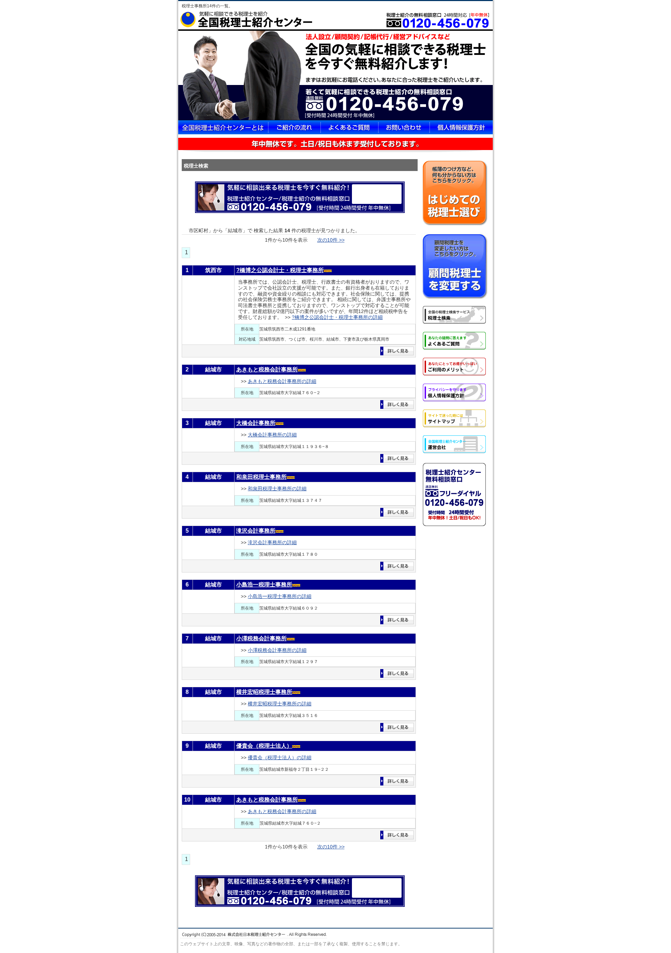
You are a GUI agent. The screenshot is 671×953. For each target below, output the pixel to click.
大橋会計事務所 (255, 423)
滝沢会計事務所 (255, 531)
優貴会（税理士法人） (264, 746)
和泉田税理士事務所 (261, 477)
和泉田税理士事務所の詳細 (277, 488)
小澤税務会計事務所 (261, 638)
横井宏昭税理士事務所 (264, 692)
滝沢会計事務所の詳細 (272, 542)
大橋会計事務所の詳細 (272, 435)
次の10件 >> (331, 240)
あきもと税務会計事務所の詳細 (282, 381)
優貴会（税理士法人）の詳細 (279, 757)
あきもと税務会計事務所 (267, 369)
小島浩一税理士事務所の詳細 (279, 596)
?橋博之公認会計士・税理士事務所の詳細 (337, 317)
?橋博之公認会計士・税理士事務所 (280, 270)
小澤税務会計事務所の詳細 (277, 650)
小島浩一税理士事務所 (264, 585)
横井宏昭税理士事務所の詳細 (279, 703)
